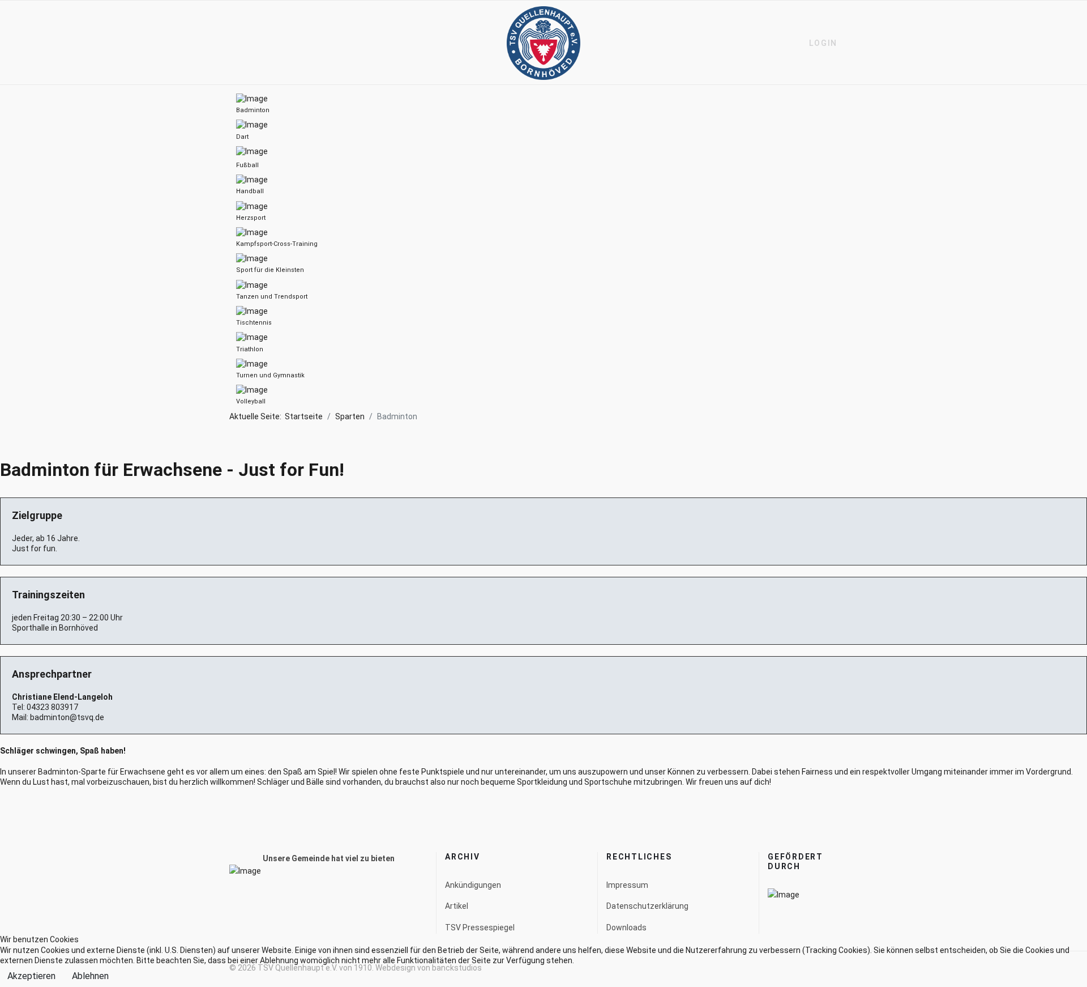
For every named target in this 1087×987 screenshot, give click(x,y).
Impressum (627, 885)
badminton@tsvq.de (67, 717)
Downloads (626, 927)
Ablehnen (90, 976)
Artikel (456, 906)
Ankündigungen (473, 885)
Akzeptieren (31, 976)
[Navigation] (233, 43)
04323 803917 (52, 707)
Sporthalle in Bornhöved (55, 627)
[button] (818, 43)
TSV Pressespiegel (480, 927)
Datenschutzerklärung (647, 906)
